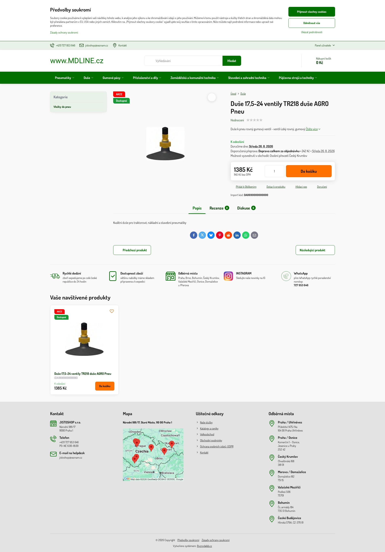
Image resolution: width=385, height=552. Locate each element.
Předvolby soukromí (188, 540)
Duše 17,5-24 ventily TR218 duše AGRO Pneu (82, 374)
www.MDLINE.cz (76, 60)
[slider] (254, 120)
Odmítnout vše (311, 23)
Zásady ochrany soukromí (216, 540)
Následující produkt (312, 250)
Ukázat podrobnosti (311, 32)
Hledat (231, 61)
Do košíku (309, 171)
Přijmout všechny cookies (311, 11)
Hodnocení (237, 120)
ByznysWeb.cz (204, 546)
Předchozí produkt (135, 250)
